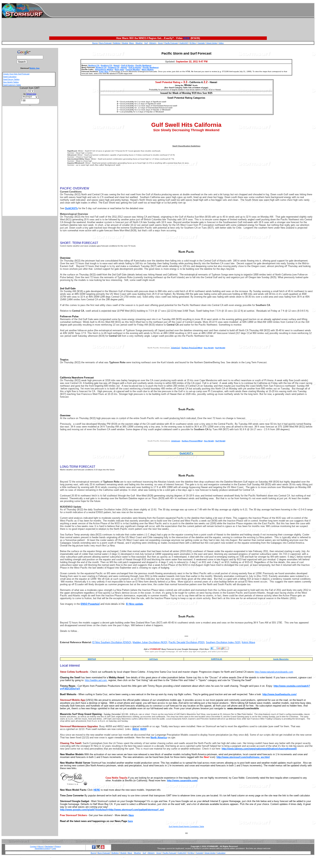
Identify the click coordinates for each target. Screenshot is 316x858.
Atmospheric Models (104, 69)
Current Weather (133, 69)
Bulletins (116, 43)
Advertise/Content (42, 848)
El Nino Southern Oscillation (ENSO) (111, 642)
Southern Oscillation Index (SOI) (223, 642)
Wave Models (148, 69)
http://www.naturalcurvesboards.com (274, 671)
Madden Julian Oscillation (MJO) (150, 642)
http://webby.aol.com (96, 680)
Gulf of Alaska (127, 65)
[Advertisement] (183, 10)
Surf (146, 43)
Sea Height (209, 348)
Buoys (95, 43)
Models (125, 43)
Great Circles (211, 43)
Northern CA (93, 65)
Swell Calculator (9, 77)
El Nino (193, 43)
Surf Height (220, 348)
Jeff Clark (153, 659)
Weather (139, 43)
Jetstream (175, 441)
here (130, 821)
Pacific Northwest (143, 65)
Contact (33, 846)
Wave (131, 43)
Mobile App (35, 68)
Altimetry (152, 43)
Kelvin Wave (248, 642)
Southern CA (106, 65)
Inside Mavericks (281, 659)
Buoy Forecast (105, 43)
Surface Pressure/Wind (192, 348)
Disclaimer (49, 846)
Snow (160, 43)
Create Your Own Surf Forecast (16, 74)
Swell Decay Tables (11, 79)
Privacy (58, 846)
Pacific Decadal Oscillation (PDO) (186, 642)
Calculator (221, 853)
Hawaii (117, 65)
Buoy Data (119, 69)
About (40, 846)
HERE (186, 38)
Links (54, 848)
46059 (143, 729)
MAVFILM (92, 659)
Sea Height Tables (11, 82)
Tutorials (201, 43)
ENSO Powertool (90, 604)
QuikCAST (183, 43)
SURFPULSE (216, 659)
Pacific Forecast (171, 43)
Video (221, 43)
